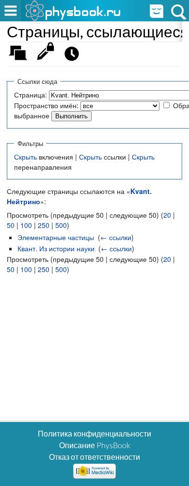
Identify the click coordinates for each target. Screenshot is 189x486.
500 (61, 225)
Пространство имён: (46, 105)
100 (26, 225)
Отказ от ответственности (94, 456)
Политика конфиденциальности (94, 433)
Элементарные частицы (55, 237)
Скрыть (25, 157)
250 (43, 225)
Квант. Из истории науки (55, 248)
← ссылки (115, 237)
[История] (74, 56)
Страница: (30, 94)
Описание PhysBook (94, 445)
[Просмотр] (47, 56)
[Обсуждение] (21, 56)
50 (11, 225)
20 (167, 215)
